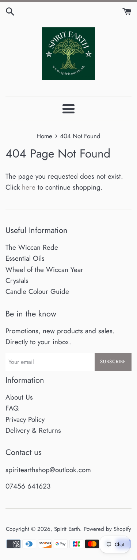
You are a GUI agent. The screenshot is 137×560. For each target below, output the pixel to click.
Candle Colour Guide (37, 291)
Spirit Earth (67, 529)
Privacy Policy (25, 419)
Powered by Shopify (107, 529)
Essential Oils (25, 258)
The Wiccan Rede (31, 247)
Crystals (16, 280)
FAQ (12, 408)
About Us (19, 397)
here (28, 187)
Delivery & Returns (33, 430)
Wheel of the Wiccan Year (44, 270)
